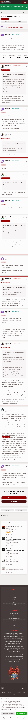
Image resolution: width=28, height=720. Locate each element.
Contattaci (18, 692)
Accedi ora (14, 501)
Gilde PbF (14, 599)
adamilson (6, 26)
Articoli (14, 595)
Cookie (24, 692)
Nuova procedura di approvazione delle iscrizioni (12, 7)
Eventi (14, 625)
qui (9, 101)
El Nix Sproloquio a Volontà (17, 569)
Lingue (4, 692)
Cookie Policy (22, 707)
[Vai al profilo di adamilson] (2, 26)
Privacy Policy (11, 692)
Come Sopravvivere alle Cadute (14, 568)
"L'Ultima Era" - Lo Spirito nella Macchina (14, 527)
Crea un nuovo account (14, 497)
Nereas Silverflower (10, 409)
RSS (14, 694)
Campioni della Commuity (14, 618)
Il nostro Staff (14, 620)
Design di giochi (14, 542)
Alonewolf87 (8, 65)
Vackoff (8, 529)
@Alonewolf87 (5, 437)
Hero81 (8, 542)
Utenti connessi (14, 623)
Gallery (14, 607)
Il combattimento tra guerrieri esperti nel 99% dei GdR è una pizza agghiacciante (16, 539)
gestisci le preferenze (10, 709)
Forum (14, 597)
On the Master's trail (11, 560)
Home (14, 592)
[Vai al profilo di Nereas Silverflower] (2, 409)
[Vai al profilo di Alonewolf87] (2, 66)
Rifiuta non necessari (8, 713)
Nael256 (8, 569)
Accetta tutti (22, 713)
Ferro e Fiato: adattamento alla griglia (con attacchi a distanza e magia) (15, 550)
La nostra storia (14, 613)
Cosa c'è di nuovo (14, 615)
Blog (14, 602)
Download (14, 604)
